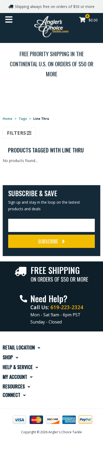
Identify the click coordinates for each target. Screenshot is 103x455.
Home (7, 118)
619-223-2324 (66, 307)
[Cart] (82, 20)
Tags (23, 118)
